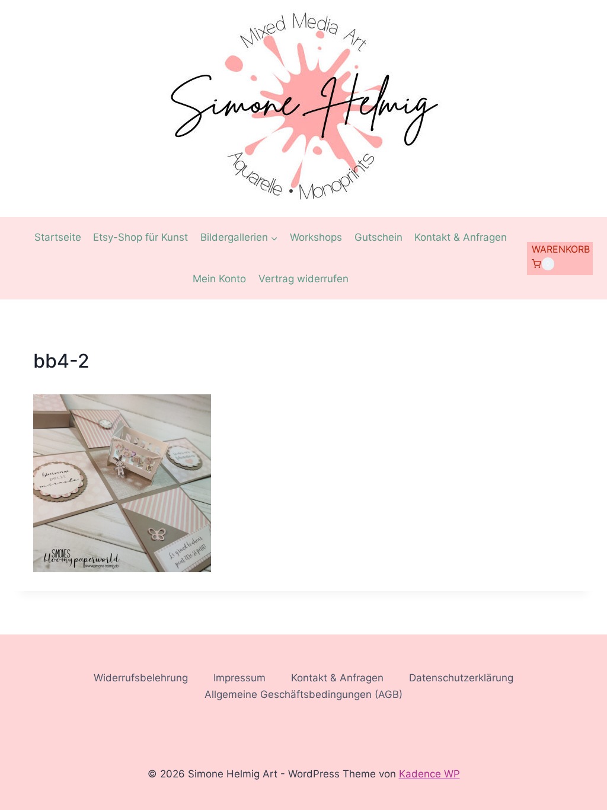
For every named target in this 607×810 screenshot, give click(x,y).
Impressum (239, 678)
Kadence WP (429, 774)
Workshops (316, 237)
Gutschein (378, 237)
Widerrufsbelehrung (141, 678)
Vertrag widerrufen (303, 279)
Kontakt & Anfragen (460, 237)
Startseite (57, 237)
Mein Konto (219, 279)
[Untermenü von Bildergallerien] (239, 238)
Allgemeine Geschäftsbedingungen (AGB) (303, 694)
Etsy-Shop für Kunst (140, 237)
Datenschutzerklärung (461, 678)
